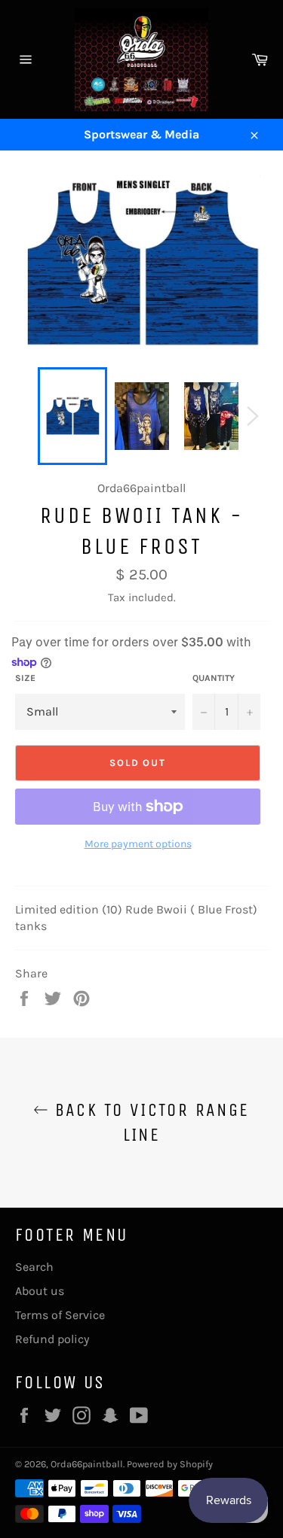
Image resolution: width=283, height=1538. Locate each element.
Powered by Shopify (170, 1464)
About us (39, 1291)
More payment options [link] (138, 843)
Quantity (213, 678)
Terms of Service (60, 1315)
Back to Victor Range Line (148, 1122)
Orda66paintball (87, 1464)
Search (34, 1267)
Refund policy (52, 1339)
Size (25, 678)
